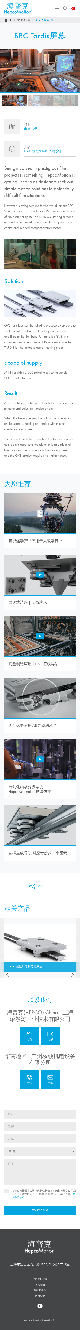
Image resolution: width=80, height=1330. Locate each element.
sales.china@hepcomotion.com (50, 1036)
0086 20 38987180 (29, 1079)
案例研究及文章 (21, 20)
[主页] (6, 20)
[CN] (73, 8)
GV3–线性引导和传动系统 (42, 151)
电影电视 (30, 129)
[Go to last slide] (6, 975)
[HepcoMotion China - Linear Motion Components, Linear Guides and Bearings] (18, 8)
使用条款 (40, 1295)
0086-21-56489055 (29, 1036)
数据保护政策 (40, 1278)
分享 (40, 886)
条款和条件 (40, 1290)
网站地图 (40, 1284)
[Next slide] (73, 975)
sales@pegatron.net (50, 1079)
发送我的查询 (40, 1210)
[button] (14, 100)
